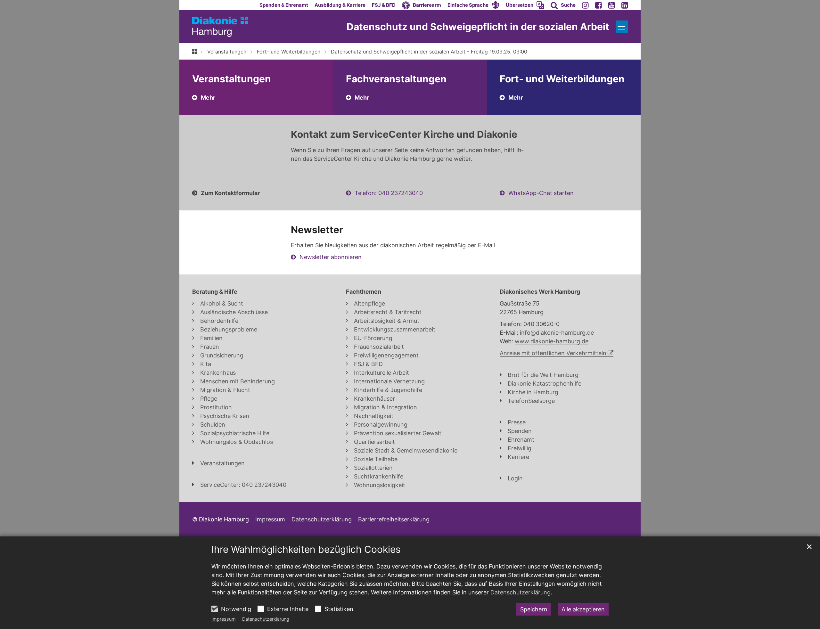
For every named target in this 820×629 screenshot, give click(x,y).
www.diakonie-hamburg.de (551, 341)
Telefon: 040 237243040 (389, 193)
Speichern (533, 609)
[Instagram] (585, 5)
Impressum (223, 619)
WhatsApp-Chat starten (541, 193)
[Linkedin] (624, 5)
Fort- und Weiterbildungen (288, 51)
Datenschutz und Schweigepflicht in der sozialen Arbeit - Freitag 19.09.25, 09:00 (429, 51)
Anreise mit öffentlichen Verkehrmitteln (553, 353)
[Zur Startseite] (220, 27)
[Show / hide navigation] (622, 26)
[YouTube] (611, 5)
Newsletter (317, 229)
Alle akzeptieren (583, 609)
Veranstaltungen (226, 51)
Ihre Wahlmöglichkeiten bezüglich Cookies (306, 549)
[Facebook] (598, 5)
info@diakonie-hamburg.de (557, 332)
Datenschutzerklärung (265, 619)
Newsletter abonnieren (330, 257)
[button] (473, 5)
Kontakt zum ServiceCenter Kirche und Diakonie (404, 134)
